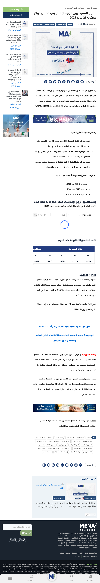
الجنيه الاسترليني (41, 441)
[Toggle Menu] (10, 578)
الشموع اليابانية (51, 445)
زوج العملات (64, 452)
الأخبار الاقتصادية (61, 24)
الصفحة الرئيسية (92, 8)
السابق (93, 515)
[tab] (16, 9)
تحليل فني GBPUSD (53, 448)
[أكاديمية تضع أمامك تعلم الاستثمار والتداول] (64, 407)
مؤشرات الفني (47, 452)
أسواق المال (70, 438)
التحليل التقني (76, 441)
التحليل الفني (65, 441)
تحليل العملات (77, 448)
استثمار (50, 438)
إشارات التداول (59, 438)
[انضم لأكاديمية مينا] (16, 125)
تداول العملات (41, 448)
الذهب (19, 65)
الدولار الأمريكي (74, 445)
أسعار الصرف (80, 438)
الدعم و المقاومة (87, 445)
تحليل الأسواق (88, 448)
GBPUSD (89, 438)
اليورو (19, 30)
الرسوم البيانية (62, 445)
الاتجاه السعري (87, 441)
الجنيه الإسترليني (71, 8)
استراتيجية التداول (40, 438)
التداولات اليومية (49, 24)
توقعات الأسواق (75, 452)
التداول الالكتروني (54, 441)
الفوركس (41, 445)
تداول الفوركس (87, 452)
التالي (87, 515)
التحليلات (82, 8)
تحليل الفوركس (66, 448)
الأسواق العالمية (15, 104)
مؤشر (56, 452)
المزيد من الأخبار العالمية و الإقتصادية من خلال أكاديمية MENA (64, 326)
